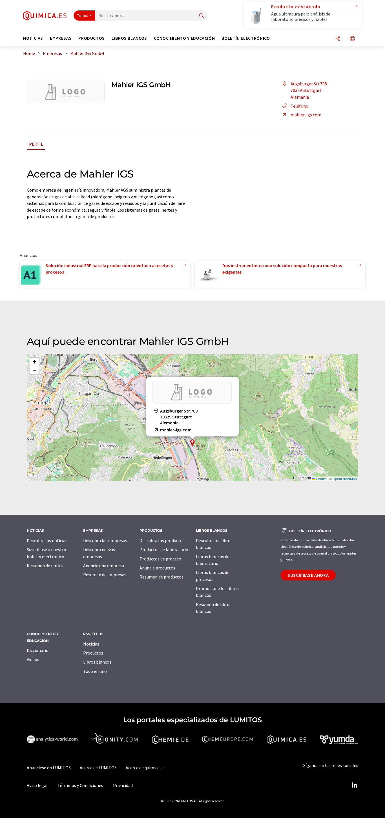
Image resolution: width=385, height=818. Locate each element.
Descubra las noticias (47, 540)
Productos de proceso (160, 559)
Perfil (36, 144)
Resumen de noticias (47, 565)
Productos (93, 653)
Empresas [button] (61, 38)
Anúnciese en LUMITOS (49, 767)
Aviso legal (37, 785)
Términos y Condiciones (80, 785)
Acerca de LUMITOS (98, 767)
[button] (192, 442)
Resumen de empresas (104, 574)
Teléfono (299, 106)
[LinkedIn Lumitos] (354, 785)
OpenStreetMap (345, 478)
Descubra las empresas (105, 540)
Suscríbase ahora (308, 575)
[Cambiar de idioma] (352, 39)
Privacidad (123, 785)
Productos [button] (91, 38)
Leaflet (321, 478)
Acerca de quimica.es (145, 767)
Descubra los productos (162, 540)
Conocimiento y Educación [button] (184, 38)
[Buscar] (201, 16)
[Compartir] (338, 39)
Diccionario (37, 650)
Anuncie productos (157, 568)
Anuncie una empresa (103, 565)
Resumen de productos (161, 577)
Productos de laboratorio (164, 549)
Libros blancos (97, 662)
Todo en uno (95, 671)
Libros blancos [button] (129, 38)
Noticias (91, 644)
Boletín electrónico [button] (246, 38)
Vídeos (33, 659)
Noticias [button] (33, 38)
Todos (82, 15)
